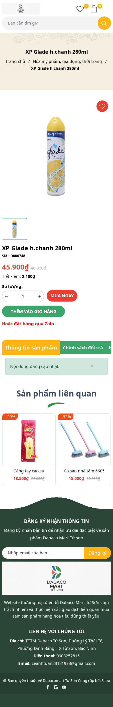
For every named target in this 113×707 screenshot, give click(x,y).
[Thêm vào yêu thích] (102, 106)
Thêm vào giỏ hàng (34, 311)
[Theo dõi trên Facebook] (48, 686)
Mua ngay (62, 295)
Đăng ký (97, 553)
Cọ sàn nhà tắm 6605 (84, 471)
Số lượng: (12, 286)
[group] (56, 156)
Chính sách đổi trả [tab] (83, 347)
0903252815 (68, 656)
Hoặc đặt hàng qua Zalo (28, 323)
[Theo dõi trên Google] (56, 686)
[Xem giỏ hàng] (93, 8)
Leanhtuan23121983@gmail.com (63, 663)
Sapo (105, 680)
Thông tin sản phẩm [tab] (31, 347)
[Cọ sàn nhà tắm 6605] (84, 440)
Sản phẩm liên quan (56, 393)
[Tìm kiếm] (104, 23)
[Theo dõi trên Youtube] (64, 686)
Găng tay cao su (28, 471)
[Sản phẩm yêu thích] (80, 8)
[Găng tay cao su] (28, 440)
